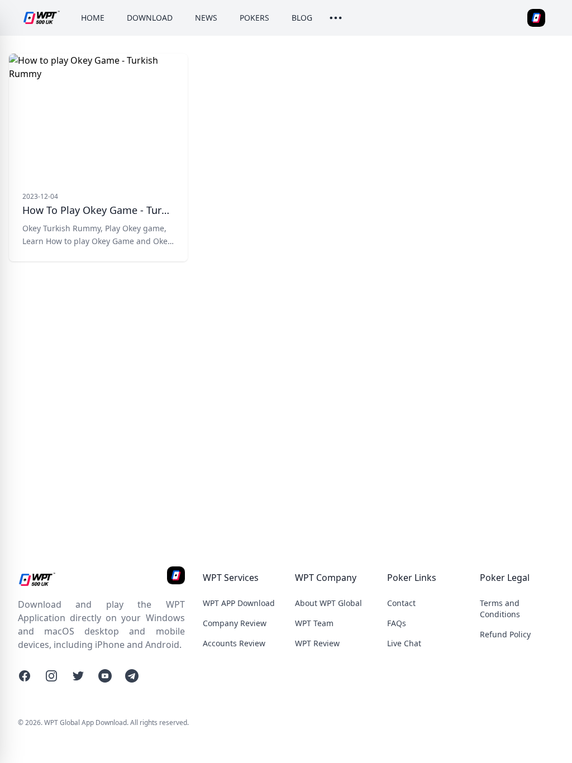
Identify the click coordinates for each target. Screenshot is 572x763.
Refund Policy (505, 634)
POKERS (254, 17)
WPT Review (317, 643)
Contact (401, 603)
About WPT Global (328, 603)
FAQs (396, 623)
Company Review (234, 623)
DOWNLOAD (150, 17)
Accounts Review (234, 643)
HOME (92, 17)
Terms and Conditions (500, 608)
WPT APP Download (239, 603)
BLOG (302, 17)
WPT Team (314, 623)
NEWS (206, 17)
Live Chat (404, 643)
